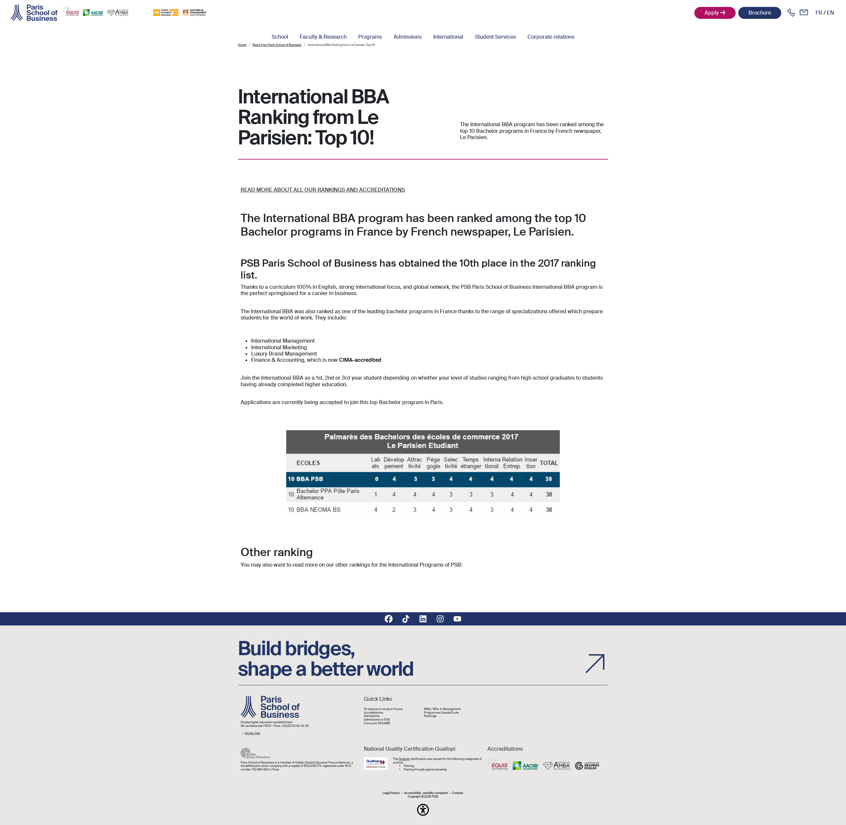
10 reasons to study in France (383, 709)
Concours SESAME (377, 723)
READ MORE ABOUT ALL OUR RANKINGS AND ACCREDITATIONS (323, 189)
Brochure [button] (760, 12)
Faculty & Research (323, 37)
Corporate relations (550, 37)
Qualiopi (404, 759)
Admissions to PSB (377, 720)
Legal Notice (391, 793)
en (830, 12)
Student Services (495, 37)
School (280, 37)
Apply (712, 12)
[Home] (34, 13)
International (448, 37)
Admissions (408, 37)
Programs (370, 37)
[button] (423, 810)
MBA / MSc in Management (442, 709)
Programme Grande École (441, 713)
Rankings (430, 716)
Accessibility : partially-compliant (426, 793)
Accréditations (373, 713)
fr (819, 12)
